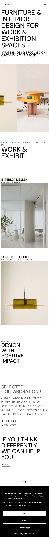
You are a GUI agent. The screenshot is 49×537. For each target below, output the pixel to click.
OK (24, 513)
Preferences (24, 527)
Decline (24, 520)
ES (46, 533)
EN (43, 533)
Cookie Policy (18, 534)
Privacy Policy (29, 534)
